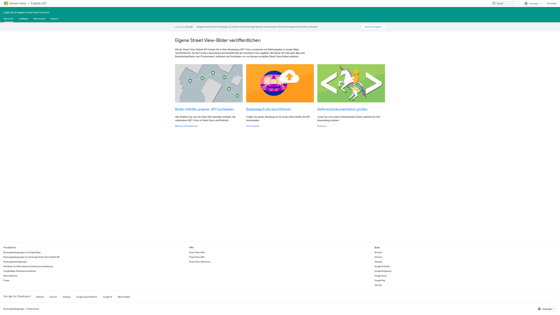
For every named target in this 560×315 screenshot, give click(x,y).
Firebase (378, 262)
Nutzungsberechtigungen (15, 262)
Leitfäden (23, 18)
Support (55, 18)
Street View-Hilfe (197, 252)
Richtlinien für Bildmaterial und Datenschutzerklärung (28, 266)
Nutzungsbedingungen (14, 309)
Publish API (39, 3)
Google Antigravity (382, 271)
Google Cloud (380, 276)
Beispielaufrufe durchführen (268, 109)
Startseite (9, 18)
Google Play (379, 280)
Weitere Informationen (186, 126)
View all (378, 285)
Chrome (378, 257)
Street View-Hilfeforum (200, 262)
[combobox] (505, 3)
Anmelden (551, 3)
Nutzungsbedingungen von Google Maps (22, 252)
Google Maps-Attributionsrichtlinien (20, 271)
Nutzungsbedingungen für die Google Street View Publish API (32, 257)
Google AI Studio (382, 266)
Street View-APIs (197, 257)
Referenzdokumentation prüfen (342, 109)
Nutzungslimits (10, 276)
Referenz (322, 126)
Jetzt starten (252, 126)
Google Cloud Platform (86, 297)
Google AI (107, 297)
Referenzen (39, 18)
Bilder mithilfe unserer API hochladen (204, 109)
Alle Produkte (124, 297)
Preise (6, 280)
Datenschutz (33, 309)
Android (378, 252)
